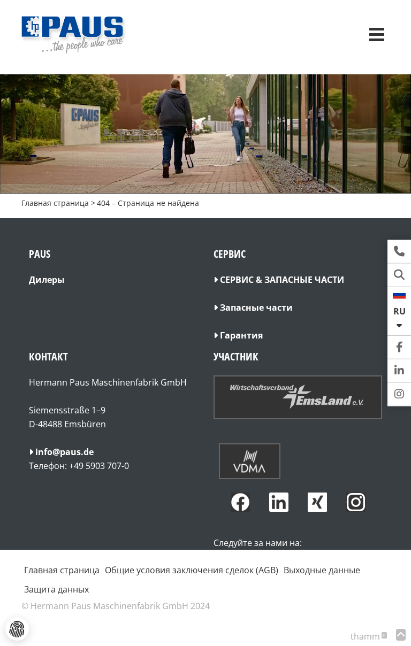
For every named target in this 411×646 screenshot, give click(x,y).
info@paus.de (64, 452)
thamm (368, 636)
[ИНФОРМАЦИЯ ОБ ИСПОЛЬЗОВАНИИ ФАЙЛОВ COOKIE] (17, 629)
